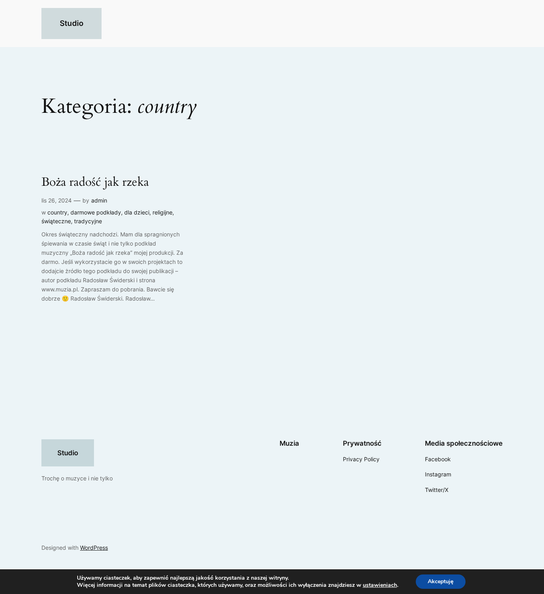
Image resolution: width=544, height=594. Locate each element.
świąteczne (56, 221)
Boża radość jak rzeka (95, 182)
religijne (162, 212)
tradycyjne (88, 221)
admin (99, 200)
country (57, 212)
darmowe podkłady (95, 212)
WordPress (94, 547)
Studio (72, 23)
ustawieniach (380, 585)
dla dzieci (136, 212)
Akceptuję (441, 581)
